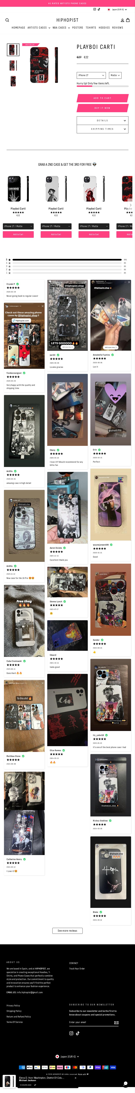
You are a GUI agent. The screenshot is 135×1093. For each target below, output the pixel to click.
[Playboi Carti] (18, 188)
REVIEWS (117, 27)
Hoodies (104, 27)
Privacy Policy (13, 1005)
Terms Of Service (15, 1022)
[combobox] (18, 226)
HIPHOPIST (67, 20)
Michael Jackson (27, 1080)
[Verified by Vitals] (35, 1084)
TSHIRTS (91, 27)
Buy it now (103, 108)
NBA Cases (60, 27)
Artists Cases (38, 27)
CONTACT (73, 963)
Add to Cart (18, 234)
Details (102, 120)
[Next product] (130, 205)
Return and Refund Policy (19, 1016)
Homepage (18, 27)
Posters (77, 27)
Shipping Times (102, 129)
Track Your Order (77, 968)
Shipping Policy (14, 1011)
